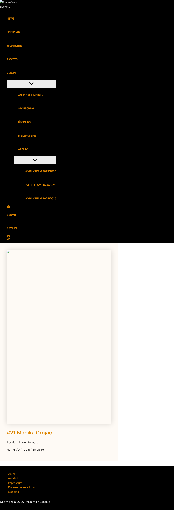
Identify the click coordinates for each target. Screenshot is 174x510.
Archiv (23, 149)
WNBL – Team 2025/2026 (40, 171)
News (10, 18)
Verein (11, 73)
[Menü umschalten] (31, 84)
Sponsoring (26, 108)
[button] (18, 73)
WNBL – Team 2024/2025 (40, 198)
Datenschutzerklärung (22, 487)
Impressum (15, 483)
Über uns (24, 122)
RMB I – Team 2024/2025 (40, 185)
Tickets (12, 59)
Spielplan (13, 32)
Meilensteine (27, 135)
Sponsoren (14, 45)
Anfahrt (13, 478)
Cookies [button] (13, 491)
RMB (13, 214)
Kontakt (12, 474)
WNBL (14, 228)
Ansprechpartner (30, 95)
